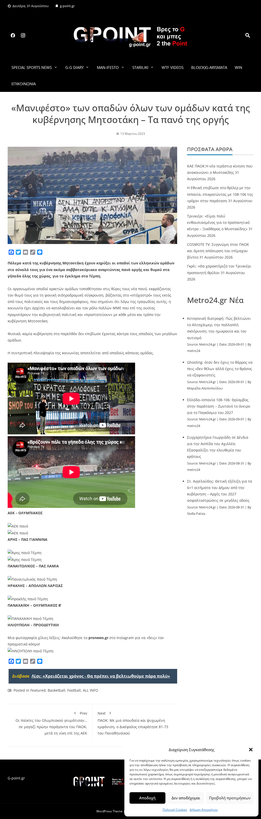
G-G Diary (74, 67)
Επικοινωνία (23, 83)
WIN (238, 67)
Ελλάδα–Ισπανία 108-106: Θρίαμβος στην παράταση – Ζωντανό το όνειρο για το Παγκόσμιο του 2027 (218, 406)
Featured (38, 690)
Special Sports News (31, 67)
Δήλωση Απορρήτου (204, 810)
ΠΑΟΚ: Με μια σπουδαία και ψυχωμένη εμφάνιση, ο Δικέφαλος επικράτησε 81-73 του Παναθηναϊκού (133, 723)
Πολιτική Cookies (175, 810)
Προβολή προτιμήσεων (230, 797)
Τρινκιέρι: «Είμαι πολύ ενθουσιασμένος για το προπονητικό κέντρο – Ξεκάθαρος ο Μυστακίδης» (218, 222)
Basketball (56, 690)
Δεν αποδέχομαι (186, 797)
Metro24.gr (207, 344)
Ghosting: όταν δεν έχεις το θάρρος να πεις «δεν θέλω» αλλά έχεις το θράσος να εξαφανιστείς (220, 368)
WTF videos (173, 67)
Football (74, 690)
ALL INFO (90, 690)
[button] (250, 749)
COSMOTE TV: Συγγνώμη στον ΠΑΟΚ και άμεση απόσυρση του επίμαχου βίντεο (218, 251)
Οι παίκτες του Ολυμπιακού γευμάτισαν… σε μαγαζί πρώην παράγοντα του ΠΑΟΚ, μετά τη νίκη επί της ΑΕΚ (51, 723)
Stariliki (140, 67)
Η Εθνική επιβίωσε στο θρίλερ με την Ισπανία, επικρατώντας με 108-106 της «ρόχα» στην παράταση (220, 194)
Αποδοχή (147, 797)
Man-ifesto (108, 67)
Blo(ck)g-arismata (209, 67)
